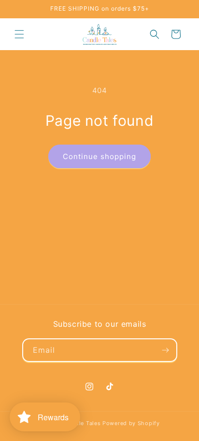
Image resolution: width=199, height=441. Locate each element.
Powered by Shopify (131, 423)
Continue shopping (99, 156)
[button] (19, 34)
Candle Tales (82, 423)
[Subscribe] (165, 350)
